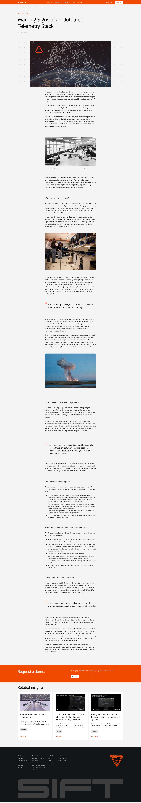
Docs (33, 763)
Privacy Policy (37, 770)
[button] (58, 2)
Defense (20, 765)
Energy (20, 767)
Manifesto (35, 760)
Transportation (23, 760)
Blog (74, 2)
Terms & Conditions (38, 765)
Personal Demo (63, 758)
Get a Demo (75, 676)
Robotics (21, 763)
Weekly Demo (62, 760)
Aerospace (21, 758)
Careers (51, 763)
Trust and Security (38, 767)
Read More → (24, 736)
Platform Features (38, 758)
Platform (49, 2)
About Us (51, 758)
